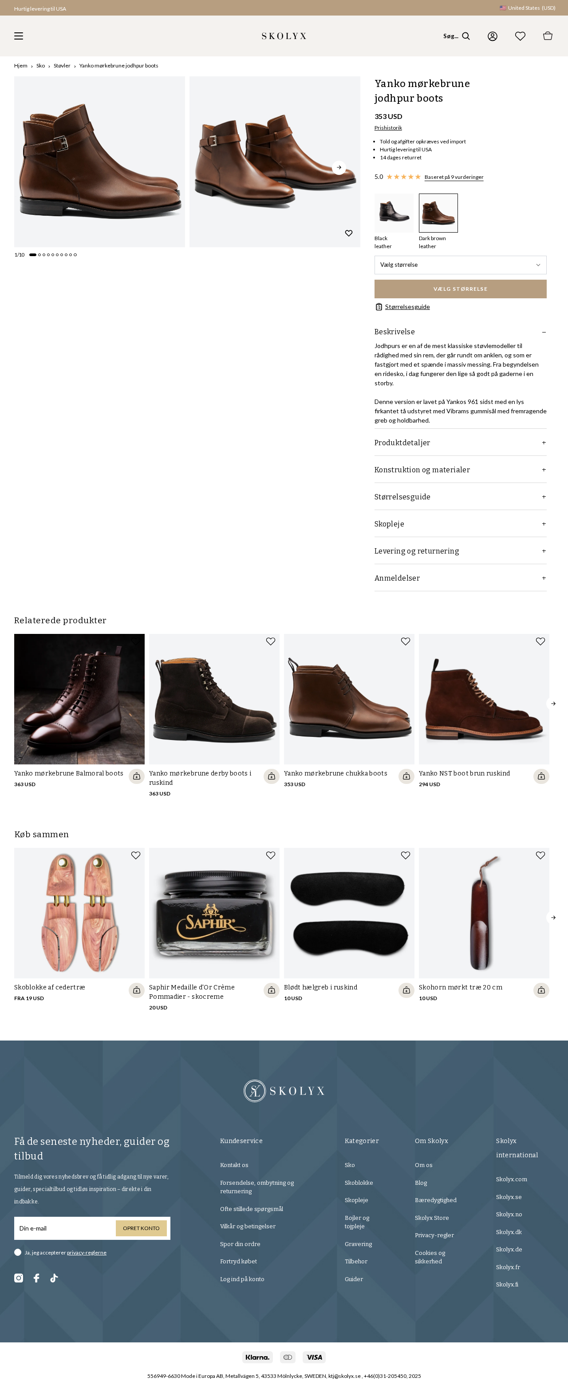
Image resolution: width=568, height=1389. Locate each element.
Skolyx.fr (508, 1267)
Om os (424, 1165)
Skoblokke (359, 1182)
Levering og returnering (417, 551)
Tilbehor (356, 1261)
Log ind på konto (242, 1279)
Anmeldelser (397, 578)
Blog (421, 1182)
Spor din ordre (240, 1244)
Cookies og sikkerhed (430, 1257)
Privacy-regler (434, 1235)
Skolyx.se (509, 1197)
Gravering (358, 1244)
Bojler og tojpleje (357, 1222)
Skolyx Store (432, 1218)
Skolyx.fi (507, 1284)
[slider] (99, 161)
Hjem (21, 65)
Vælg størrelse (399, 264)
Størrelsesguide (407, 306)
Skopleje (356, 1200)
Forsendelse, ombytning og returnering (257, 1187)
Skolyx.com (511, 1179)
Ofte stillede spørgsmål (251, 1209)
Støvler (62, 65)
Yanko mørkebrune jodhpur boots (118, 65)
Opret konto (141, 1228)
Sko (40, 65)
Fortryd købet (238, 1261)
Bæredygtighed (436, 1200)
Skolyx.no (509, 1214)
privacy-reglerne (86, 1252)
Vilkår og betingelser (248, 1226)
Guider (354, 1279)
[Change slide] (32, 254)
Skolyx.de (509, 1249)
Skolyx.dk (509, 1232)
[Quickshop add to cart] (137, 776)
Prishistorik (388, 127)
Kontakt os (234, 1165)
